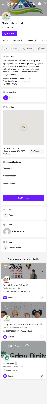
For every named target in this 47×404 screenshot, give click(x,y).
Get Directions (36, 151)
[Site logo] (16, 3)
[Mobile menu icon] (3, 3)
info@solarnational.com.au (19, 81)
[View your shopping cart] (39, 3)
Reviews (17, 41)
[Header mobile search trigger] (45, 3)
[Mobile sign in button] (33, 3)
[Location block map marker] (23, 127)
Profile (5, 41)
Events (32, 41)
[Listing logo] (6, 16)
